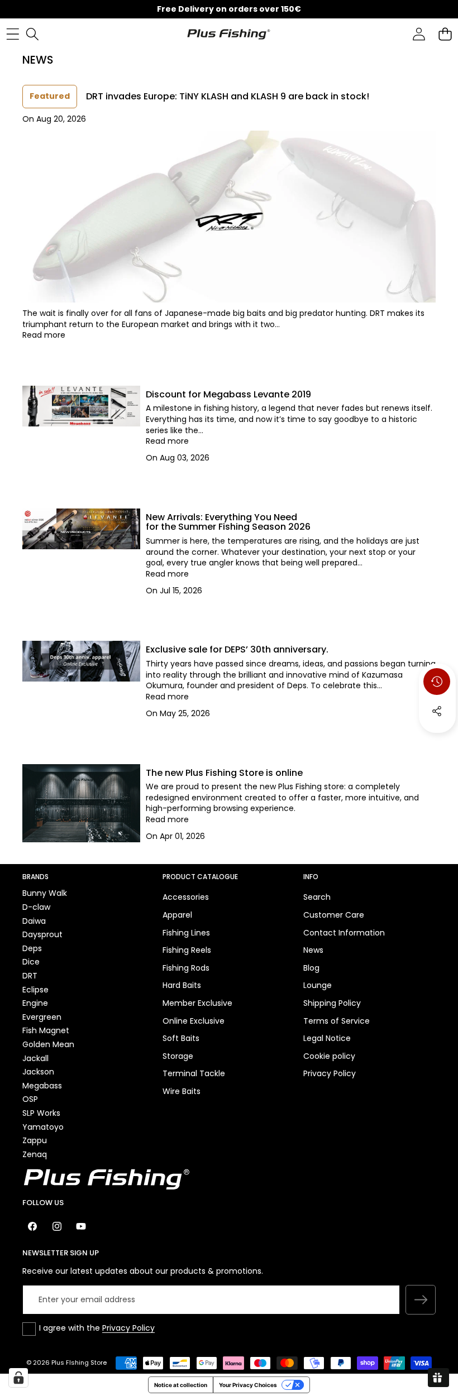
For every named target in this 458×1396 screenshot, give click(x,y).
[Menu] (12, 33)
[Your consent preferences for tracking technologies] (18, 1377)
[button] (444, 33)
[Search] (32, 33)
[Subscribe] (420, 1300)
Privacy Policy (128, 1327)
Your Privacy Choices (248, 1384)
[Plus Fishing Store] (228, 33)
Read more (43, 335)
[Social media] (436, 711)
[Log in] (418, 33)
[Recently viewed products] (436, 681)
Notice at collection (180, 1384)
